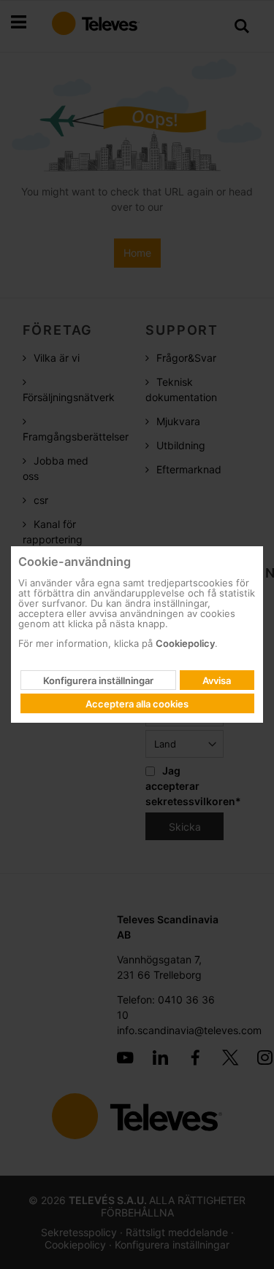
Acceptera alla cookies (137, 704)
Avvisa (216, 680)
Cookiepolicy (185, 643)
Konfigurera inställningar (98, 680)
